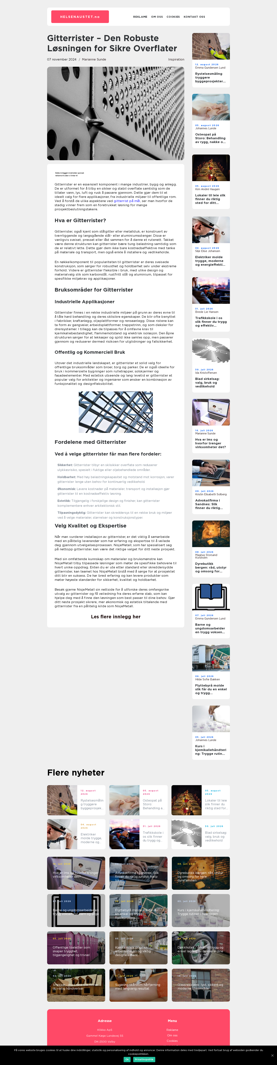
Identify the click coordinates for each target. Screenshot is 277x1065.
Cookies (173, 16)
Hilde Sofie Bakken (207, 679)
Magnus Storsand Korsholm (206, 556)
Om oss (157, 16)
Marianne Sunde (94, 59)
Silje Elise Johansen (207, 251)
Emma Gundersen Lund (210, 67)
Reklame (140, 16)
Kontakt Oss (194, 16)
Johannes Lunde (205, 128)
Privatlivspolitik (144, 1059)
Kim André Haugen (207, 189)
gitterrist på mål (127, 201)
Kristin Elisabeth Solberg (211, 494)
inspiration (176, 59)
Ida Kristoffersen (206, 372)
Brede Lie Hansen (206, 312)
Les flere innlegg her (116, 616)
